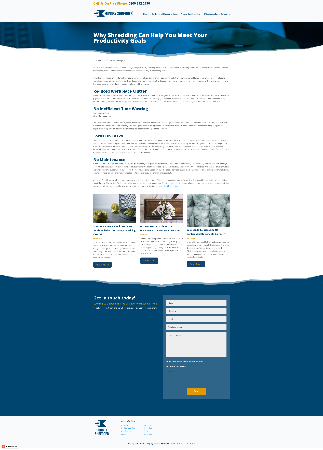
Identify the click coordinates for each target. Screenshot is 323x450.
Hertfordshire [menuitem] (126, 431)
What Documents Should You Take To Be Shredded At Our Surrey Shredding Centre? (114, 230)
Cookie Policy (189, 443)
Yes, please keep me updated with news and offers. (186, 361)
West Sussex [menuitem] (149, 434)
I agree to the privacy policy (178, 366)
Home (146, 14)
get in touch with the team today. (169, 186)
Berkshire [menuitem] (125, 425)
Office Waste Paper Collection (217, 14)
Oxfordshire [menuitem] (149, 428)
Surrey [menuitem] (146, 431)
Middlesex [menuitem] (148, 425)
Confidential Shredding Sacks (165, 14)
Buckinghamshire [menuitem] (128, 428)
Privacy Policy (176, 443)
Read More (102, 264)
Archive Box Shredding (190, 14)
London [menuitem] (124, 434)
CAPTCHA (170, 371)
